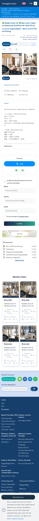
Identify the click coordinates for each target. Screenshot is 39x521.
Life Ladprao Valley (24, 420)
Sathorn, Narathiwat (8, 460)
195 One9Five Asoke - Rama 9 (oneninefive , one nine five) (8, 424)
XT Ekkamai (22, 445)
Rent (2, 406)
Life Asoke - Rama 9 (7, 429)
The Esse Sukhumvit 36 (25, 450)
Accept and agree (12, 216)
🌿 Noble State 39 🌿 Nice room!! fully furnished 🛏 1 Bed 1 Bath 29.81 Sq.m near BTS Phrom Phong (28, 349)
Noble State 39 (5, 12)
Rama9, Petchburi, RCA (9, 415)
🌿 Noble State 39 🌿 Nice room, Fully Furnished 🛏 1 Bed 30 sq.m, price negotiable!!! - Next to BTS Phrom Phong (28, 305)
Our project (5, 409)
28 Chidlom (5, 442)
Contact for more (7, 375)
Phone (6, 197)
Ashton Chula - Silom (8, 476)
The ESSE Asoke (23, 453)
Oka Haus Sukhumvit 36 (26, 439)
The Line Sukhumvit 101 (26, 463)
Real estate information (11, 85)
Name (6, 186)
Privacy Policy (24, 485)
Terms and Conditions (27, 481)
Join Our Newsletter (8, 385)
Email (6, 207)
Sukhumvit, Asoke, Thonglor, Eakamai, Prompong (15, 10)
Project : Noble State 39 (30, 39)
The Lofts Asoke (23, 456)
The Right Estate (9, 3)
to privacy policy (23, 216)
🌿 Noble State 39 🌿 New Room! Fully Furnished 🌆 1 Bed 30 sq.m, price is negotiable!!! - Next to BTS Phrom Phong (10, 305)
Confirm (19, 224)
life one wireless (6, 439)
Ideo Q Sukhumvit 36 (25, 442)
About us (23, 489)
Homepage (4, 9)
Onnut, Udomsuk (24, 460)
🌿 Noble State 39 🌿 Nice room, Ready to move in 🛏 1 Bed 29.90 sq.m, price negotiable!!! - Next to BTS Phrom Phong (10, 349)
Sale (2, 403)
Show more (19, 260)
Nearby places (8, 242)
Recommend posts (14, 9)
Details (6, 103)
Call (21, 163)
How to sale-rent (25, 493)
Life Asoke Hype (6, 418)
